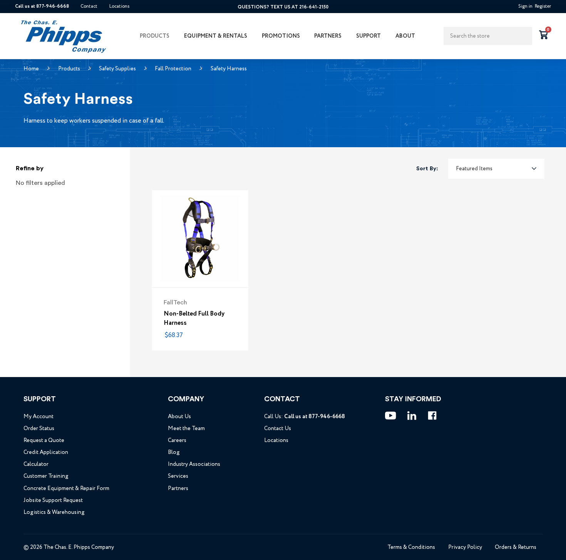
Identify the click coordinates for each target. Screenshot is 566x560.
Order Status (38, 428)
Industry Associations (194, 464)
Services (178, 476)
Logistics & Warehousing (54, 512)
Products (154, 36)
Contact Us (277, 428)
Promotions (281, 36)
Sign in (525, 6)
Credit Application (45, 452)
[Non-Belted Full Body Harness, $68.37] (200, 238)
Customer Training (46, 476)
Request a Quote (43, 440)
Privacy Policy (465, 547)
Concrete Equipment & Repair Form (66, 488)
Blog (174, 452)
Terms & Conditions (411, 547)
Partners (328, 36)
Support (368, 36)
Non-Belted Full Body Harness (194, 318)
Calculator (36, 464)
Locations (119, 6)
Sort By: (427, 168)
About (405, 36)
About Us (179, 416)
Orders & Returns (515, 547)
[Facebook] (432, 415)
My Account (38, 416)
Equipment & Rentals (215, 36)
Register (543, 6)
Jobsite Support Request (53, 500)
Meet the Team (186, 428)
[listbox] (496, 169)
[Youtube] (390, 415)
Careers (177, 440)
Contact (88, 6)
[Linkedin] (411, 415)
